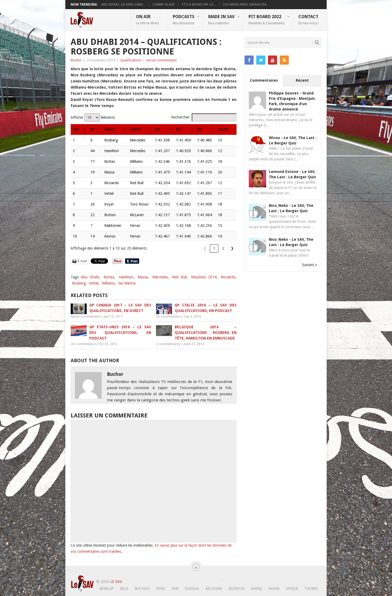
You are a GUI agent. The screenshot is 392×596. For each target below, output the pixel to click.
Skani (274, 588)
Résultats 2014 (204, 277)
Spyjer (292, 588)
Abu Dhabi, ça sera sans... (123, 4)
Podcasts (183, 19)
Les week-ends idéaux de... (246, 4)
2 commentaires (168, 344)
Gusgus (192, 588)
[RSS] (284, 60)
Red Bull (179, 277)
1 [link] (214, 248)
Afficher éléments (93, 117)
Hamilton (126, 277)
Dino (160, 588)
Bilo (124, 588)
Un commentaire (168, 316)
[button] (84, 129)
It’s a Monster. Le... (199, 4)
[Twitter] (260, 60)
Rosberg (79, 283)
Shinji (256, 588)
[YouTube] (272, 60)
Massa (143, 277)
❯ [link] (232, 248)
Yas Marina (126, 283)
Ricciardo (228, 277)
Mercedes (160, 277)
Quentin (236, 588)
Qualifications (130, 60)
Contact (308, 19)
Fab (175, 588)
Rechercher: (180, 117)
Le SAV (116, 581)
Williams (108, 283)
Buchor (76, 60)
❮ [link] (205, 248)
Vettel (93, 283)
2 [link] (223, 248)
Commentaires (264, 80)
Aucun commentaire (161, 60)
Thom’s (311, 588)
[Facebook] (249, 60)
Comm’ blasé (164, 4)
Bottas (108, 277)
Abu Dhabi (90, 277)
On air (147, 19)
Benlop (106, 588)
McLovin (214, 588)
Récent (302, 80)
